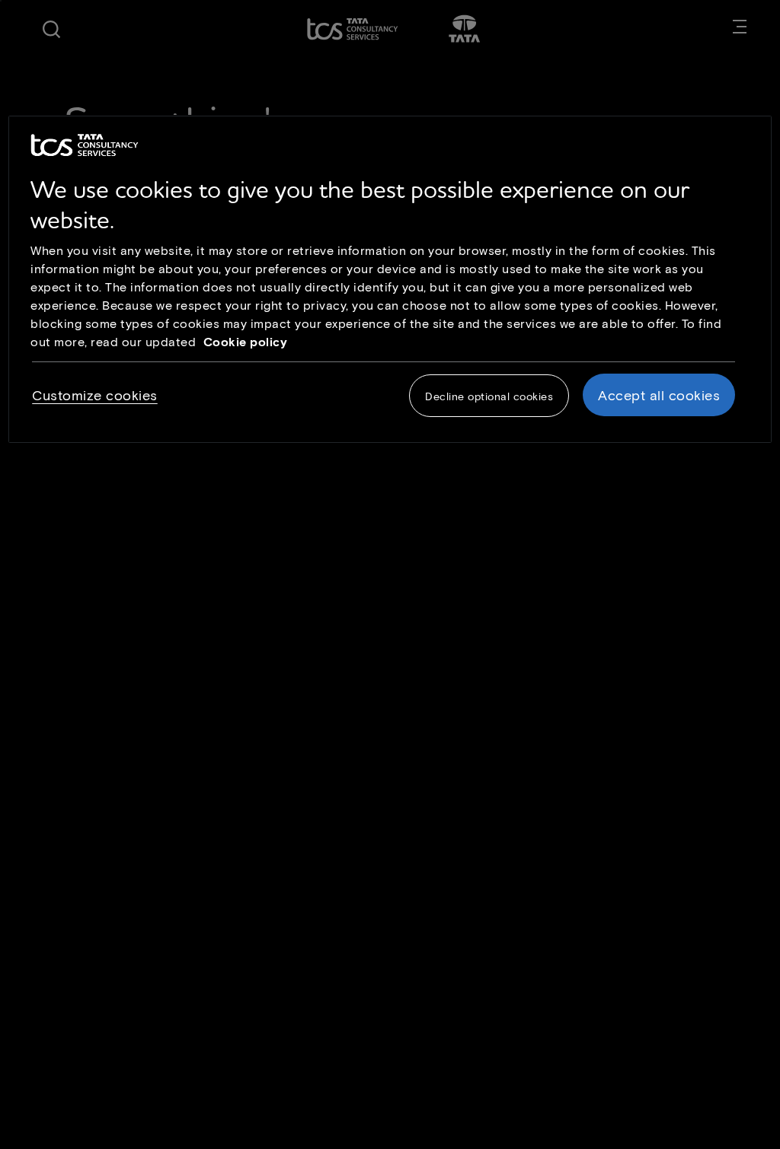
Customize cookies (95, 395)
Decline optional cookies (489, 396)
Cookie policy (245, 341)
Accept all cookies (659, 395)
